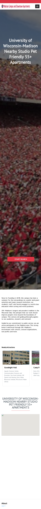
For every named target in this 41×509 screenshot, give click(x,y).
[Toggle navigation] (37, 6)
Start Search (21, 259)
